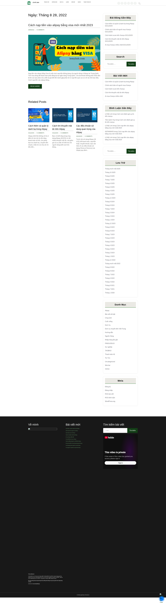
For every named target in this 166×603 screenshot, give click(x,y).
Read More (35, 86)
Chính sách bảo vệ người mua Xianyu (118, 29)
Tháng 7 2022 (110, 274)
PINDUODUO (110, 343)
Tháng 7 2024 (110, 209)
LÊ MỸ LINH (36, 2)
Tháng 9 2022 (110, 267)
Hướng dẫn (54, 2)
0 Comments (40, 133)
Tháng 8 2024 (110, 205)
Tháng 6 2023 (110, 238)
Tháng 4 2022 (110, 282)
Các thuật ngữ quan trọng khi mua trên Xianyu (73, 445)
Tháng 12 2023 (110, 223)
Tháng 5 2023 (110, 241)
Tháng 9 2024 (110, 201)
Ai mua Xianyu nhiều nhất (114, 45)
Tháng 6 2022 (110, 278)
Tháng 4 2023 (110, 245)
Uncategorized (110, 361)
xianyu (79, 2)
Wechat (73, 2)
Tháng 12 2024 (110, 198)
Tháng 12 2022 (110, 260)
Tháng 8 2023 (110, 231)
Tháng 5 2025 (110, 187)
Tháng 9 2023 (110, 227)
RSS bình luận (110, 397)
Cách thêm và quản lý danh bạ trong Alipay (119, 23)
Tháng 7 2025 (110, 180)
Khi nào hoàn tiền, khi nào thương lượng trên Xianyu (74, 443)
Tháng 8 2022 (110, 271)
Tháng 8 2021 (110, 285)
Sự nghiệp (108, 347)
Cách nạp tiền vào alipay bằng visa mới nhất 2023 (60, 25)
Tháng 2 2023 (110, 252)
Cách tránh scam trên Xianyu (115, 35)
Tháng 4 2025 (110, 190)
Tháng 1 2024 (110, 220)
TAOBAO (108, 350)
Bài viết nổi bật (110, 314)
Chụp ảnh (108, 318)
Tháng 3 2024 (110, 212)
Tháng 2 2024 (110, 216)
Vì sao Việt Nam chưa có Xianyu (71, 439)
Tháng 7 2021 (110, 289)
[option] (38, 129)
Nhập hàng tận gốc (111, 340)
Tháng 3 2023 (110, 249)
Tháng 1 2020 (110, 293)
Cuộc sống (108, 321)
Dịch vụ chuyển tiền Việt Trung (115, 329)
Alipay (67, 2)
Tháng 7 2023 (110, 234)
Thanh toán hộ (87, 2)
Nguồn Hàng (109, 336)
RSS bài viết (109, 394)
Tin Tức (107, 358)
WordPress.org (110, 401)
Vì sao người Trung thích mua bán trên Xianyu (73, 447)
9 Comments (40, 30)
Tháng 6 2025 (110, 183)
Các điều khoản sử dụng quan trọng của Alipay (85, 129)
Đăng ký (108, 386)
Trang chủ (46, 2)
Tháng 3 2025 (110, 194)
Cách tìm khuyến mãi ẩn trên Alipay (117, 39)
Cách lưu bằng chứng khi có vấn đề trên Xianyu (73, 441)
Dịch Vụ (61, 2)
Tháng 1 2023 (110, 256)
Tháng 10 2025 (110, 172)
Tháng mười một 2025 (112, 169)
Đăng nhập (109, 390)
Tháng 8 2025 (110, 176)
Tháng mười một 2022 (112, 263)
